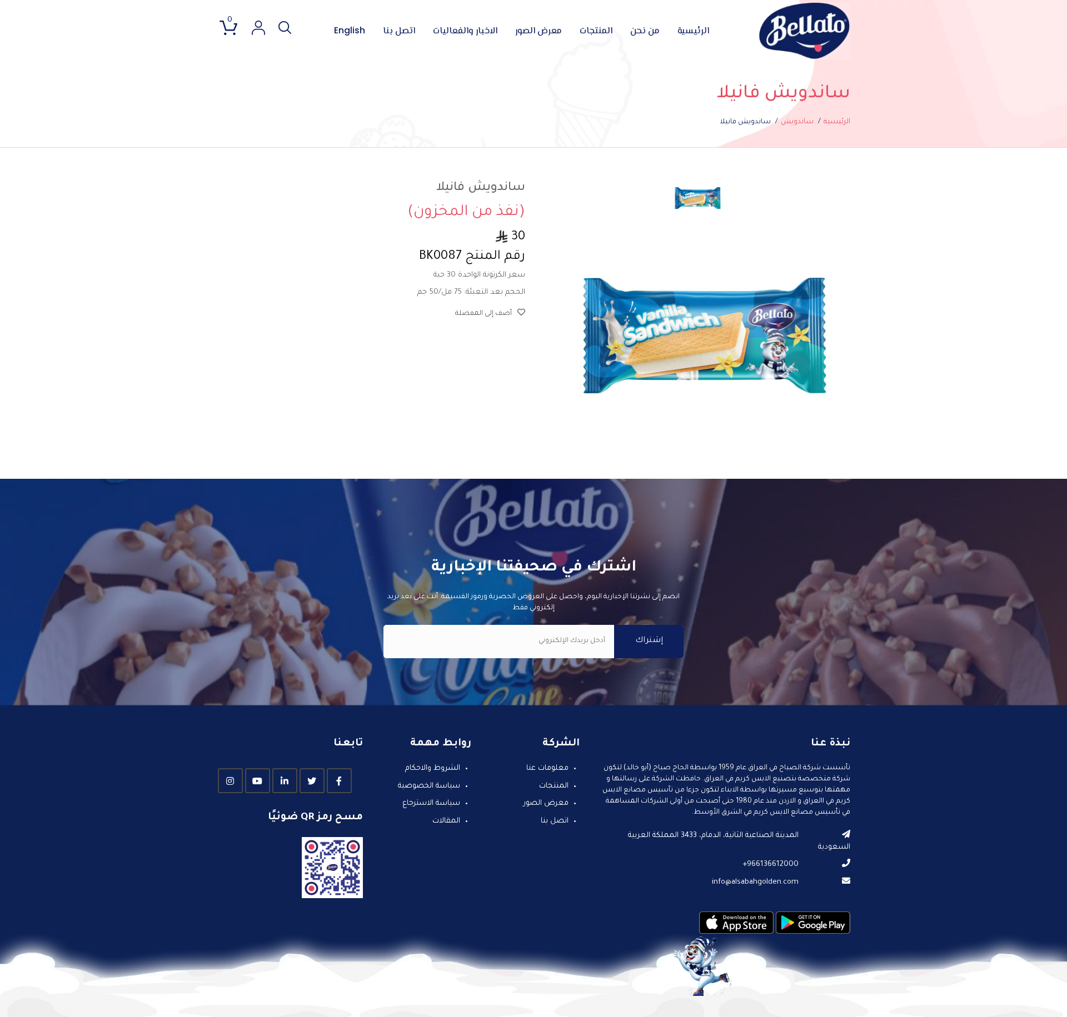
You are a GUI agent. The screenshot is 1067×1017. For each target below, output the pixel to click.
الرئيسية (693, 31)
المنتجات (596, 31)
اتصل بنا (399, 31)
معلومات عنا (547, 769)
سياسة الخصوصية (429, 786)
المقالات (446, 821)
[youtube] (257, 781)
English (349, 30)
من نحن (645, 31)
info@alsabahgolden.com (755, 882)
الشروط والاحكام (432, 769)
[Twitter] (312, 781)
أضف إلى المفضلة (483, 314)
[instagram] (230, 781)
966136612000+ (770, 864)
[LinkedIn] (284, 781)
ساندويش (797, 122)
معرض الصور (538, 31)
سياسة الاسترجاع (431, 803)
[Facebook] (339, 781)
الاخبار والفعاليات (465, 31)
